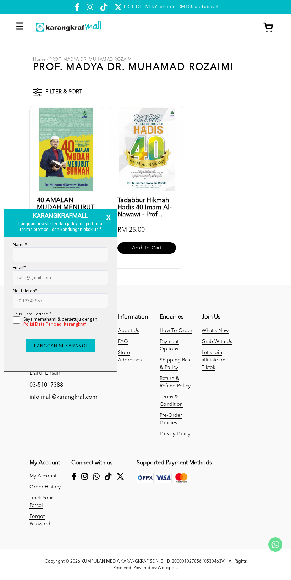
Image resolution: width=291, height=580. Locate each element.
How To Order (176, 330)
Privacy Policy (175, 433)
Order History (45, 487)
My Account (42, 476)
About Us (128, 330)
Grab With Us (217, 341)
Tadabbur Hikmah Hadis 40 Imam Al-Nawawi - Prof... (144, 207)
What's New (215, 330)
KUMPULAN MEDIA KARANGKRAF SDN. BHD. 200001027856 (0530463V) (153, 561)
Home (39, 59)
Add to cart (147, 247)
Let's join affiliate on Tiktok (213, 360)
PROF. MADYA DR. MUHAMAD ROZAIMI (91, 59)
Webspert (167, 568)
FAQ (123, 341)
